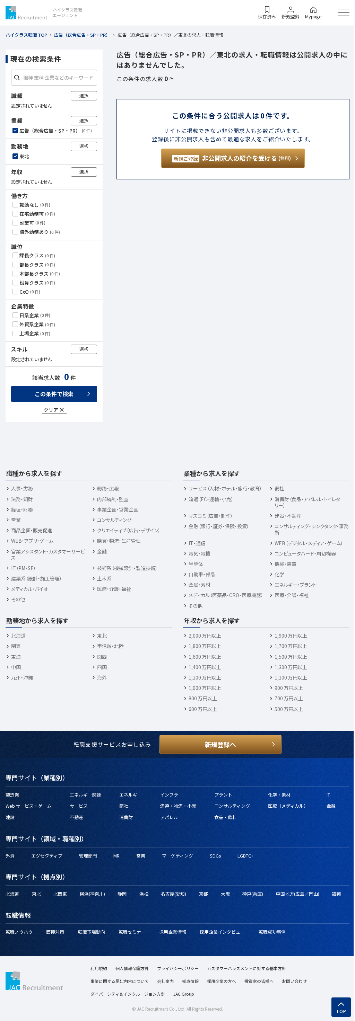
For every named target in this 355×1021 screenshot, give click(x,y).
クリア (51, 409)
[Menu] (343, 12)
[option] (54, 130)
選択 (83, 95)
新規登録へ (220, 744)
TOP (341, 1011)
